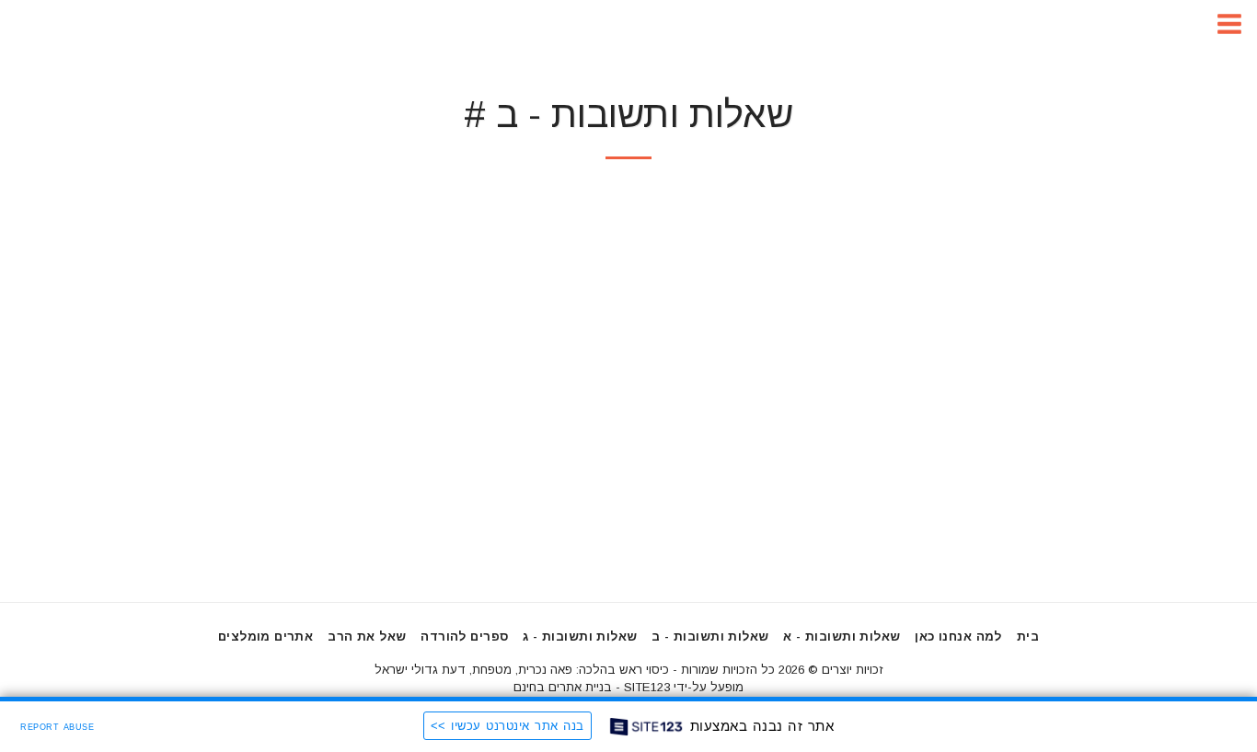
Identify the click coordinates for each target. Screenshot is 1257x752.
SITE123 (647, 687)
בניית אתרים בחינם (562, 687)
